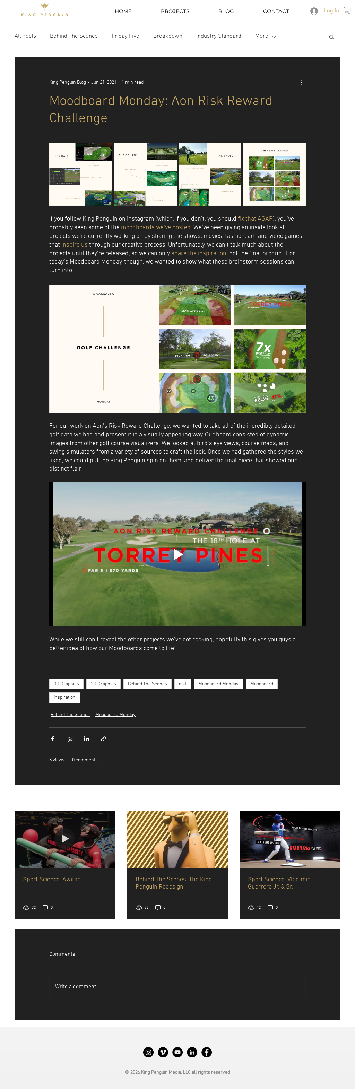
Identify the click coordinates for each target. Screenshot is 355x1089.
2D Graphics (103, 684)
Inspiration (65, 697)
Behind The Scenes (74, 36)
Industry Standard (218, 36)
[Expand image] (80, 174)
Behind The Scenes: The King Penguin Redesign (174, 883)
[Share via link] (103, 738)
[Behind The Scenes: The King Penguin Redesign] (177, 839)
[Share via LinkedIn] (86, 738)
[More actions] (301, 82)
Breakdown (167, 36)
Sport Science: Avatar (51, 879)
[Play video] (177, 554)
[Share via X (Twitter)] (69, 738)
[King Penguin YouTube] (177, 1052)
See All (333, 799)
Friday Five (125, 36)
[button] (348, 10)
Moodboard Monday (218, 684)
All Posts (25, 36)
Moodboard (261, 684)
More (261, 36)
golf (183, 684)
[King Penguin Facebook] (206, 1052)
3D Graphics (66, 684)
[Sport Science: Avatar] (65, 839)
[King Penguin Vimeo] (163, 1052)
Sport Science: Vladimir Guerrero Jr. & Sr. (279, 883)
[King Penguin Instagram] (148, 1052)
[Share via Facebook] (52, 738)
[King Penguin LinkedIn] (192, 1052)
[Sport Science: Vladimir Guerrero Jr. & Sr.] (290, 839)
